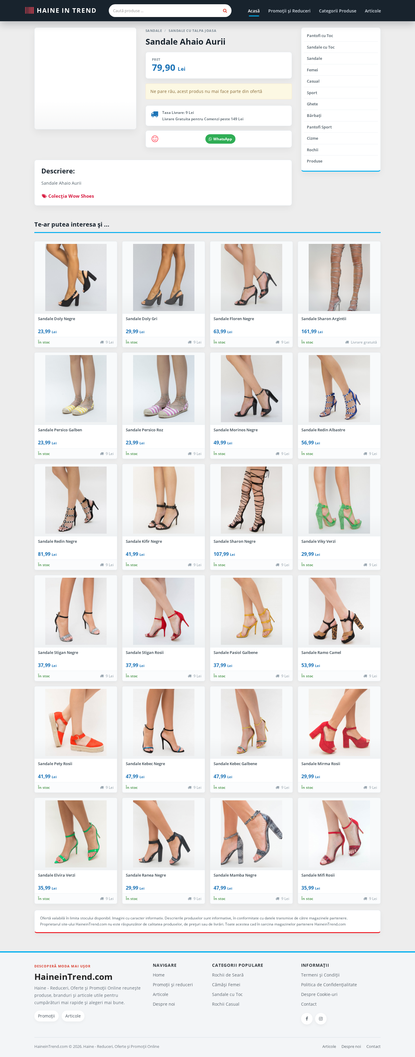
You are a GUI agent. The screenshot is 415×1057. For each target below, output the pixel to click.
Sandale (314, 58)
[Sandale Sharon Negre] (251, 500)
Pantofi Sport (319, 127)
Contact (309, 1004)
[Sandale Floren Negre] (251, 277)
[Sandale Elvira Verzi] (76, 834)
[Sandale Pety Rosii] (76, 722)
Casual (313, 81)
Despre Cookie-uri (319, 994)
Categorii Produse (337, 11)
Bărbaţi (314, 115)
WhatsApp (222, 139)
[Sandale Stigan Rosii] (163, 611)
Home (159, 975)
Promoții (46, 1016)
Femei (312, 70)
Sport (312, 92)
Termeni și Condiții (320, 975)
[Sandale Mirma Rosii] (339, 722)
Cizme (312, 138)
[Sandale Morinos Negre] (251, 389)
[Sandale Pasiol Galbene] (251, 611)
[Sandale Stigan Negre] (76, 611)
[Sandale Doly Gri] (163, 277)
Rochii (312, 149)
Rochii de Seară (228, 975)
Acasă (254, 11)
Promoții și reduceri (173, 984)
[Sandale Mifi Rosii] (339, 834)
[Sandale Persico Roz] (163, 389)
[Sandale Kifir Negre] (163, 500)
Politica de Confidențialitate (329, 984)
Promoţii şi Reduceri (289, 11)
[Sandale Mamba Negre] (251, 834)
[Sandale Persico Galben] (76, 389)
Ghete (312, 104)
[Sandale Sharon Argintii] (339, 277)
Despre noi (164, 1004)
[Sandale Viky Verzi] (339, 500)
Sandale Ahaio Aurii (185, 41)
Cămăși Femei (226, 984)
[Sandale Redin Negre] (76, 500)
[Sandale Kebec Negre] (163, 722)
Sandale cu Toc (320, 47)
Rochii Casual (225, 1004)
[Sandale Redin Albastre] (339, 389)
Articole (373, 11)
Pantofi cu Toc (320, 35)
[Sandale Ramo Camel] (339, 611)
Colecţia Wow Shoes (70, 196)
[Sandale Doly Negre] (76, 277)
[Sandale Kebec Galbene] (251, 722)
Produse (314, 161)
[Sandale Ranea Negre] (163, 834)
